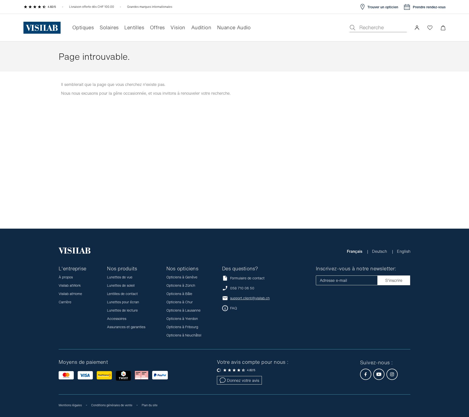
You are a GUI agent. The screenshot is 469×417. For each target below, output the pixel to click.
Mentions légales (70, 405)
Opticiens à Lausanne (183, 310)
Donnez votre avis (243, 380)
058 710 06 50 (242, 288)
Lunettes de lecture (122, 310)
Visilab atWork (70, 285)
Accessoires (116, 318)
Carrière (65, 302)
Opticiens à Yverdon (182, 318)
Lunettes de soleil (121, 285)
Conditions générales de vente (111, 405)
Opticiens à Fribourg (182, 326)
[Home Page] (42, 28)
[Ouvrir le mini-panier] (443, 27)
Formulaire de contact (247, 278)
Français (355, 251)
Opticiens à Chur (179, 302)
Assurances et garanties (126, 326)
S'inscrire (393, 280)
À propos (66, 277)
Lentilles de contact (122, 293)
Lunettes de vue (119, 277)
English (403, 251)
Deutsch (380, 251)
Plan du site (150, 405)
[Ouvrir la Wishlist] (430, 27)
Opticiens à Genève (181, 277)
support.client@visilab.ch (250, 298)
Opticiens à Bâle (179, 293)
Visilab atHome (70, 293)
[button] (417, 27)
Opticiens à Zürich (180, 285)
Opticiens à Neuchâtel (183, 335)
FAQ (233, 308)
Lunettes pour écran (123, 302)
